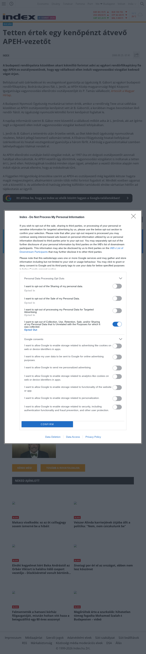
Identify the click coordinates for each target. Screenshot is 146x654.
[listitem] (73, 278)
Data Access (73, 436)
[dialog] (73, 327)
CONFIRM (47, 424)
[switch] (117, 286)
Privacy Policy (93, 436)
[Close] (134, 217)
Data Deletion (53, 436)
